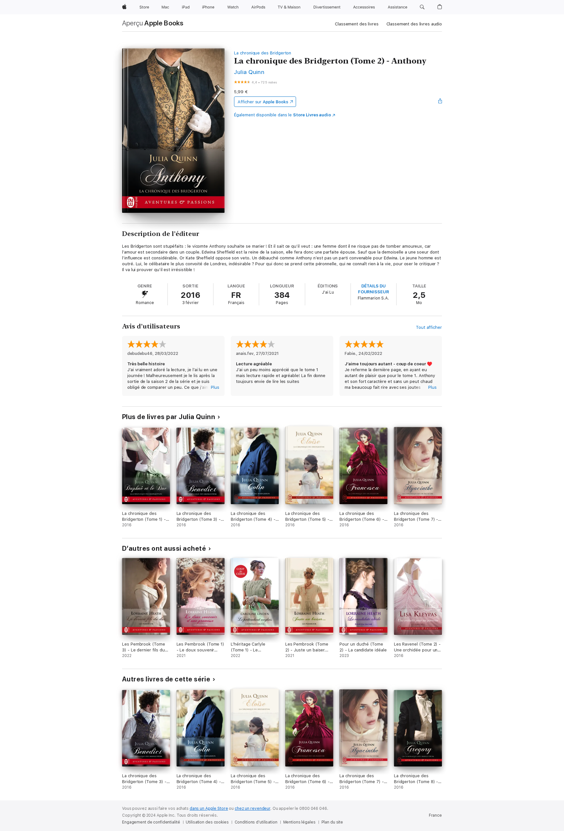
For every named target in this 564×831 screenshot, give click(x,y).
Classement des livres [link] (356, 24)
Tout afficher (429, 327)
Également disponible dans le (282, 114)
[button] (422, 7)
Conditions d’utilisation (256, 822)
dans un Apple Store (209, 808)
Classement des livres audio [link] (414, 24)
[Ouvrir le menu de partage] (440, 102)
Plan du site (332, 822)
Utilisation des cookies (207, 822)
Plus (215, 387)
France (435, 815)
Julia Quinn (249, 71)
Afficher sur (263, 101)
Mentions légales (299, 822)
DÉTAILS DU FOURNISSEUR (373, 289)
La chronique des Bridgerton (262, 53)
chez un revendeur (252, 808)
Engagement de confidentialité (151, 822)
